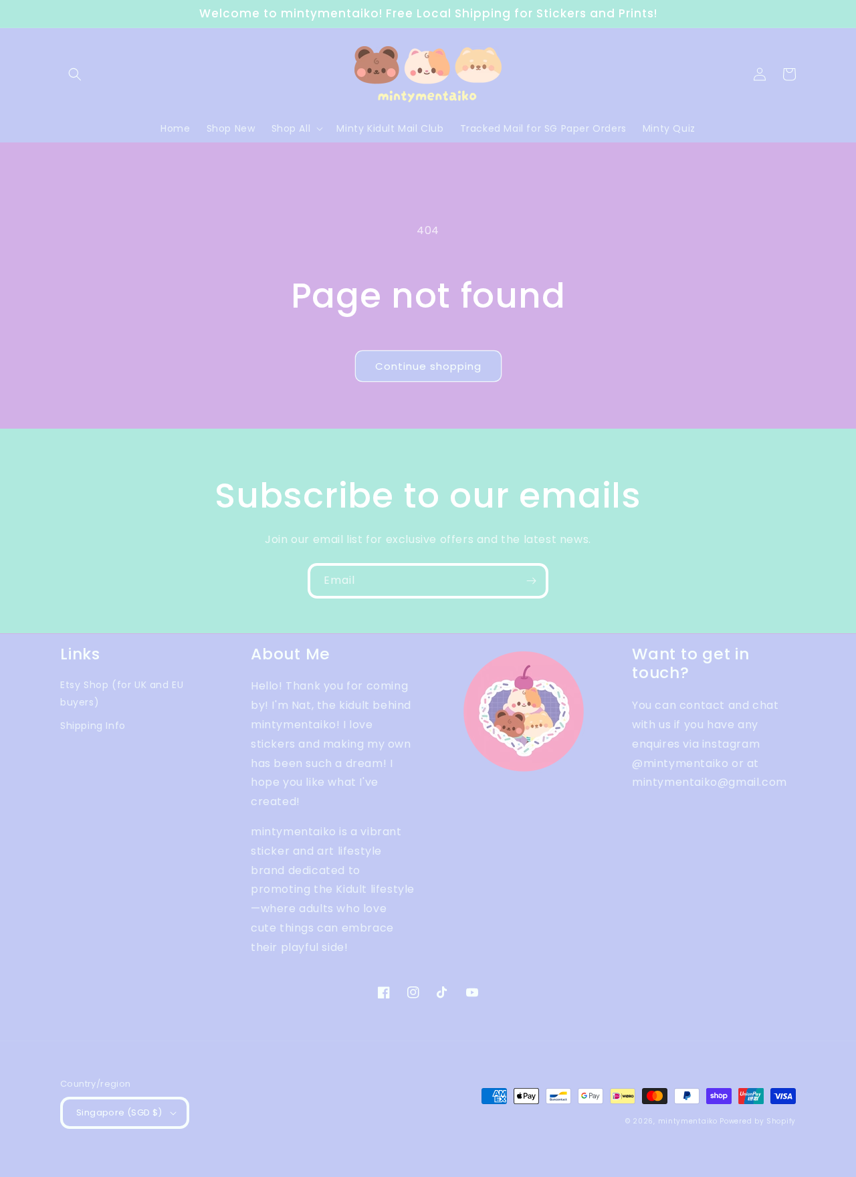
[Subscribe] (531, 581)
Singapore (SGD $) (119, 1112)
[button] (75, 74)
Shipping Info (93, 725)
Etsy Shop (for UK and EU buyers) (121, 693)
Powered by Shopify (758, 1121)
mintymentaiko (688, 1121)
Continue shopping (428, 366)
